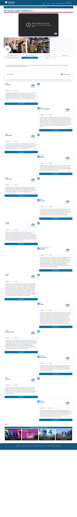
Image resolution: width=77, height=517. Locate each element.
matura (18, 445)
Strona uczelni (65, 55)
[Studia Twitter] (71, 2)
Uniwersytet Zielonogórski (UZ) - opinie (39, 7)
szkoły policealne (27, 445)
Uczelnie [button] (52, 3)
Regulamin (51, 445)
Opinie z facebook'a (67, 74)
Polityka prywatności (40, 445)
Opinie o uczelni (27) (30, 57)
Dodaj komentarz (21, 103)
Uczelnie (6, 7)
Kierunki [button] (44, 3)
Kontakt (47, 57)
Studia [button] (48, 3)
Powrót (6, 424)
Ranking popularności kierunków (12, 57)
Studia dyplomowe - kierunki (12, 55)
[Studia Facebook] (64, 2)
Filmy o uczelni (47, 55)
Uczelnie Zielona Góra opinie (24, 7)
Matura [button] (70, 3)
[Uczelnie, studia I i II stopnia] (10, 2)
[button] (13, 74)
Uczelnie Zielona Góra (13, 7)
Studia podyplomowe (30, 55)
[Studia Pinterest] (66, 2)
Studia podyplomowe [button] (60, 3)
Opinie (66, 3)
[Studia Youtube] (69, 2)
